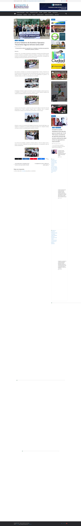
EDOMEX (49, 12)
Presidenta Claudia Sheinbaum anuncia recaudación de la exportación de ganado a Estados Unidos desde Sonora (62, 153)
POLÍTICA (33, 14)
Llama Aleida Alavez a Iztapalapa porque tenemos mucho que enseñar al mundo (22, 164)
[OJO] (58, 56)
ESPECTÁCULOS (55, 12)
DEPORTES (45, 12)
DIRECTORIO (57, 14)
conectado (23, 170)
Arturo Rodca (58, 143)
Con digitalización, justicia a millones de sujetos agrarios (42, 164)
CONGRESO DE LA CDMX (34, 12)
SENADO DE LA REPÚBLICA (49, 14)
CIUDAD (27, 12)
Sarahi (20, 46)
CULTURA (40, 12)
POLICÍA (29, 14)
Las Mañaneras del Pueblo (59, 91)
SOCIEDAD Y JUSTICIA (40, 14)
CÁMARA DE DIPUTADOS (20, 12)
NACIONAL (25, 14)
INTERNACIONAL (19, 14)
